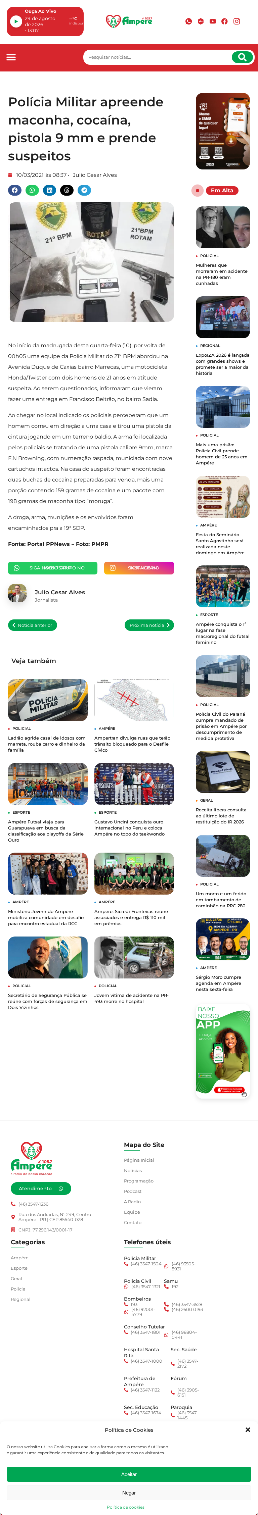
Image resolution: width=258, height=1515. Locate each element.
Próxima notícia (147, 625)
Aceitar (129, 1474)
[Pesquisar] (242, 57)
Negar (129, 1493)
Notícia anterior (35, 625)
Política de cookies (125, 1507)
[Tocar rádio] (16, 21)
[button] (248, 1429)
